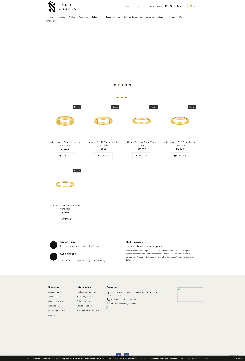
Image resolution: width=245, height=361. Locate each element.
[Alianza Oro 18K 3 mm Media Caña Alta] (103, 121)
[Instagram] (172, 6)
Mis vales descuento (56, 301)
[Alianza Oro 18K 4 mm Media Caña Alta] (65, 121)
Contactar (150, 6)
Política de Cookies (84, 306)
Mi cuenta (54, 287)
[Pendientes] (122, 54)
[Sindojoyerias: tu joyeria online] (72, 7)
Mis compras (53, 292)
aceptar (239, 358)
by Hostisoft (234, 355)
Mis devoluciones (55, 297)
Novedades (122, 97)
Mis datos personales (56, 310)
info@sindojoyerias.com (126, 304)
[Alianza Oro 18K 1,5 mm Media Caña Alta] (65, 184)
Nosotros (160, 6)
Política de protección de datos (89, 310)
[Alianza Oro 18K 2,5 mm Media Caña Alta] (180, 121)
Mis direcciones (54, 306)
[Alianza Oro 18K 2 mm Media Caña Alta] (141, 121)
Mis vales (51, 315)
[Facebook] (167, 6)
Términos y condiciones (86, 297)
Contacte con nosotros (86, 292)
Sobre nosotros (83, 301)
